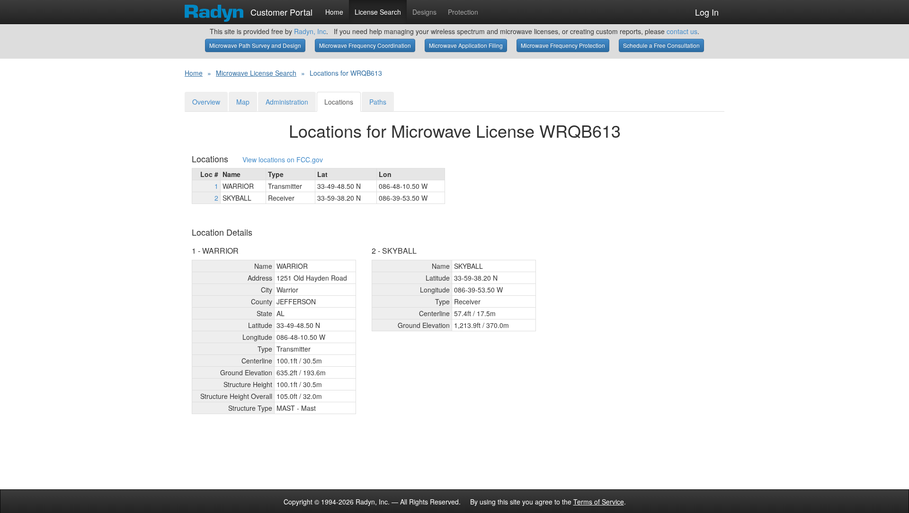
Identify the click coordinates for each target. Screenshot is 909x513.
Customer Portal (280, 10)
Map (243, 101)
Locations (338, 101)
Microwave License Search (256, 73)
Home (334, 12)
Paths (377, 101)
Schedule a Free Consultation (661, 45)
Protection (463, 12)
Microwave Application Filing (466, 45)
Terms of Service (598, 501)
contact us (682, 31)
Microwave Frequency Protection (563, 45)
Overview (206, 101)
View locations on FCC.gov (282, 159)
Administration (287, 101)
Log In (707, 12)
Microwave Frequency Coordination (365, 45)
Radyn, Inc (310, 31)
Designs (424, 12)
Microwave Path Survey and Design (255, 45)
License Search (378, 12)
